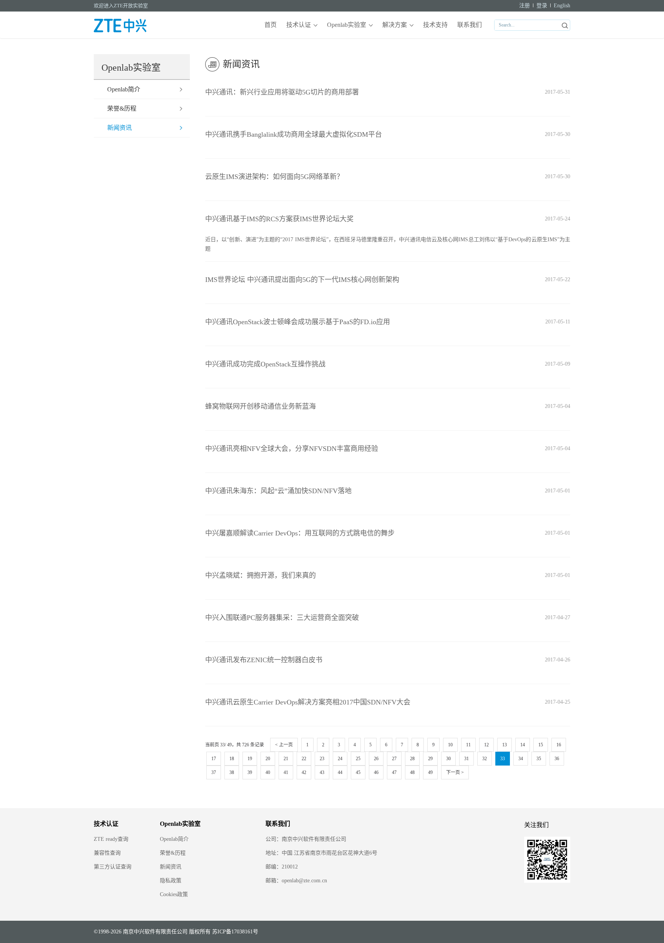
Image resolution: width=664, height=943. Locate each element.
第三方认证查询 (112, 867)
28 (412, 758)
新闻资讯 (119, 127)
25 (358, 758)
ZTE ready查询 (111, 839)
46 (376, 772)
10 (450, 744)
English (562, 5)
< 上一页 (284, 744)
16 (558, 744)
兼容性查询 (107, 853)
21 (286, 758)
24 (340, 758)
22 (304, 758)
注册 (524, 5)
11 (468, 744)
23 (322, 758)
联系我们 (469, 25)
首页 (270, 25)
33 (502, 758)
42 (304, 772)
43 (322, 772)
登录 (541, 5)
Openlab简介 (123, 89)
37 (213, 772)
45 (358, 772)
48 (412, 772)
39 (249, 772)
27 (394, 758)
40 (268, 772)
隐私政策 (170, 880)
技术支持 (435, 25)
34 (520, 758)
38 (231, 772)
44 (340, 772)
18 (231, 758)
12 (486, 744)
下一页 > (455, 772)
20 (268, 758)
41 (286, 772)
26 (376, 758)
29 (430, 758)
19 (249, 758)
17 (213, 758)
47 (394, 772)
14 (522, 744)
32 (484, 758)
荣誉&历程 (121, 108)
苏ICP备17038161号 (235, 932)
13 (504, 744)
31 (466, 758)
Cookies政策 (174, 894)
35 (538, 758)
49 (430, 772)
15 (540, 744)
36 (556, 758)
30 (448, 758)
